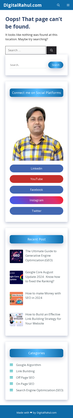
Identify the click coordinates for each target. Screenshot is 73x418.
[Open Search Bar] (58, 5)
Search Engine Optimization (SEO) (39, 390)
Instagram (36, 200)
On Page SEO (25, 384)
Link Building (25, 371)
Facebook (36, 190)
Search (56, 64)
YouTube (36, 179)
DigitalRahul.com (23, 5)
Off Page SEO (25, 377)
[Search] (51, 50)
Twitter (36, 211)
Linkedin (36, 168)
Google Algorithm (28, 365)
